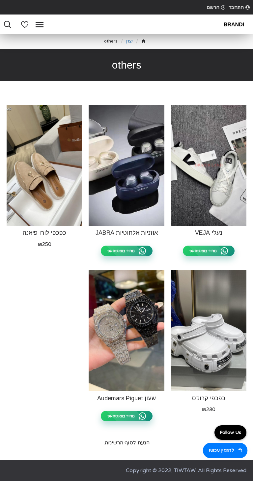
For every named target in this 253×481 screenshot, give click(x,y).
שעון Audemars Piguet (126, 398)
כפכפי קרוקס (208, 398)
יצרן (129, 41)
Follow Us (230, 432)
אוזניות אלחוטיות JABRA (127, 232)
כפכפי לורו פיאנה (44, 232)
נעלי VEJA (208, 232)
